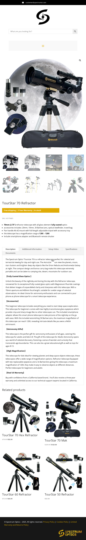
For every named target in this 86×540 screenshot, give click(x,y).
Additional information (32, 249)
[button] (80, 60)
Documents (10, 253)
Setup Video (53, 249)
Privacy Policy (49, 522)
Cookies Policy (63, 522)
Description (10, 249)
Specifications (71, 249)
